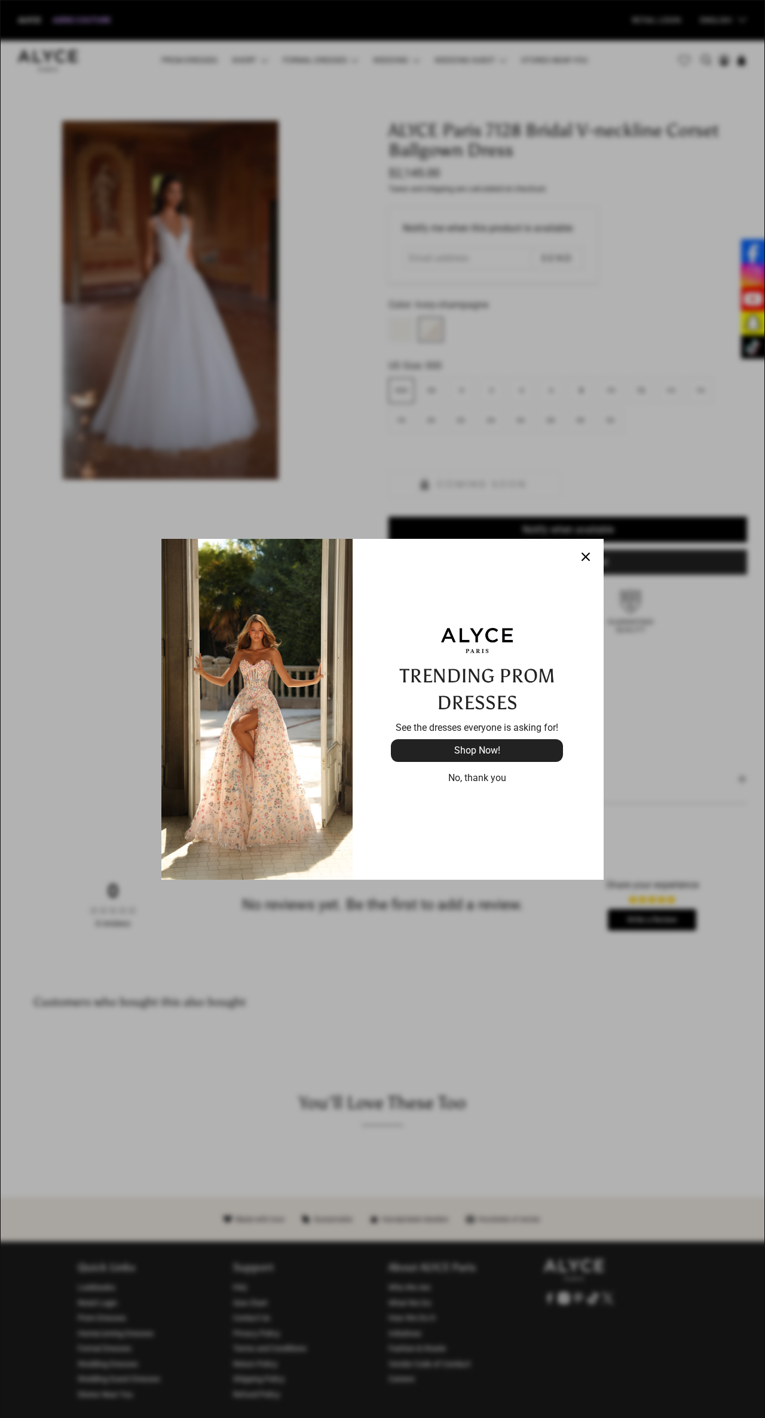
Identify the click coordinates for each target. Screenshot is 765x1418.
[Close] (585, 556)
